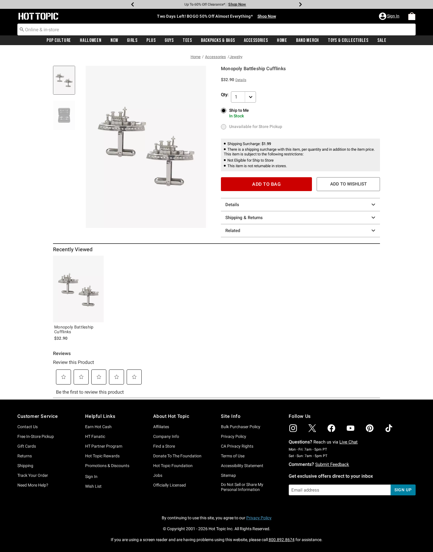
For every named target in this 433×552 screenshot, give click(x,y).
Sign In (91, 476)
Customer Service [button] (37, 416)
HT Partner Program (103, 446)
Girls (132, 40)
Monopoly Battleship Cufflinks (74, 329)
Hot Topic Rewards (102, 456)
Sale (381, 40)
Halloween (90, 40)
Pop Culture (59, 40)
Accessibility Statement (242, 465)
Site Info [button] (230, 416)
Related (232, 230)
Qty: (225, 94)
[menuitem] (412, 16)
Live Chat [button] (348, 442)
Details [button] (240, 80)
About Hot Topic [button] (171, 416)
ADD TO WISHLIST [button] (348, 184)
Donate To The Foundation (177, 456)
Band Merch (307, 40)
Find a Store (164, 446)
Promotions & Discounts (107, 465)
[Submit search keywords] (21, 29)
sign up (403, 489)
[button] (389, 16)
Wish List (93, 486)
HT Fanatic (95, 436)
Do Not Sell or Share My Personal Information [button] (242, 487)
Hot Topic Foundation (173, 465)
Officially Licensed (169, 485)
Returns (24, 456)
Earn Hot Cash (98, 426)
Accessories (256, 40)
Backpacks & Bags (218, 40)
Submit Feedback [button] (332, 464)
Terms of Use (232, 456)
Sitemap (228, 475)
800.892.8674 (282, 539)
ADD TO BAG (266, 184)
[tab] (66, 83)
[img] (293, 428)
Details (232, 204)
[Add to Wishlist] (98, 261)
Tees (187, 40)
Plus (151, 40)
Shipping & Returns (244, 217)
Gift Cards (26, 446)
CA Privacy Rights (237, 446)
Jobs (157, 475)
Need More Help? (32, 485)
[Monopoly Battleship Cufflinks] (78, 289)
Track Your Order (32, 475)
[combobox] (216, 29)
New (114, 40)
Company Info (166, 436)
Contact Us (27, 426)
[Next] (300, 4)
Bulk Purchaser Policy (240, 426)
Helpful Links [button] (100, 416)
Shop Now (233, 4)
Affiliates (161, 426)
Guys (169, 40)
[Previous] (132, 4)
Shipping (25, 465)
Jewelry (235, 57)
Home (282, 40)
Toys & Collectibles (348, 40)
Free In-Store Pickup (35, 436)
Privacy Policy (233, 436)
